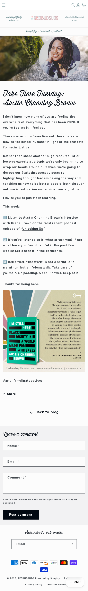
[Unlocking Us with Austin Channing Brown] (44, 372)
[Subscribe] (72, 544)
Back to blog (47, 412)
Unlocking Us (32, 228)
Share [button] (11, 393)
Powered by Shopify (47, 578)
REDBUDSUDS (26, 578)
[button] (84, 5)
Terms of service (56, 584)
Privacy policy (33, 584)
